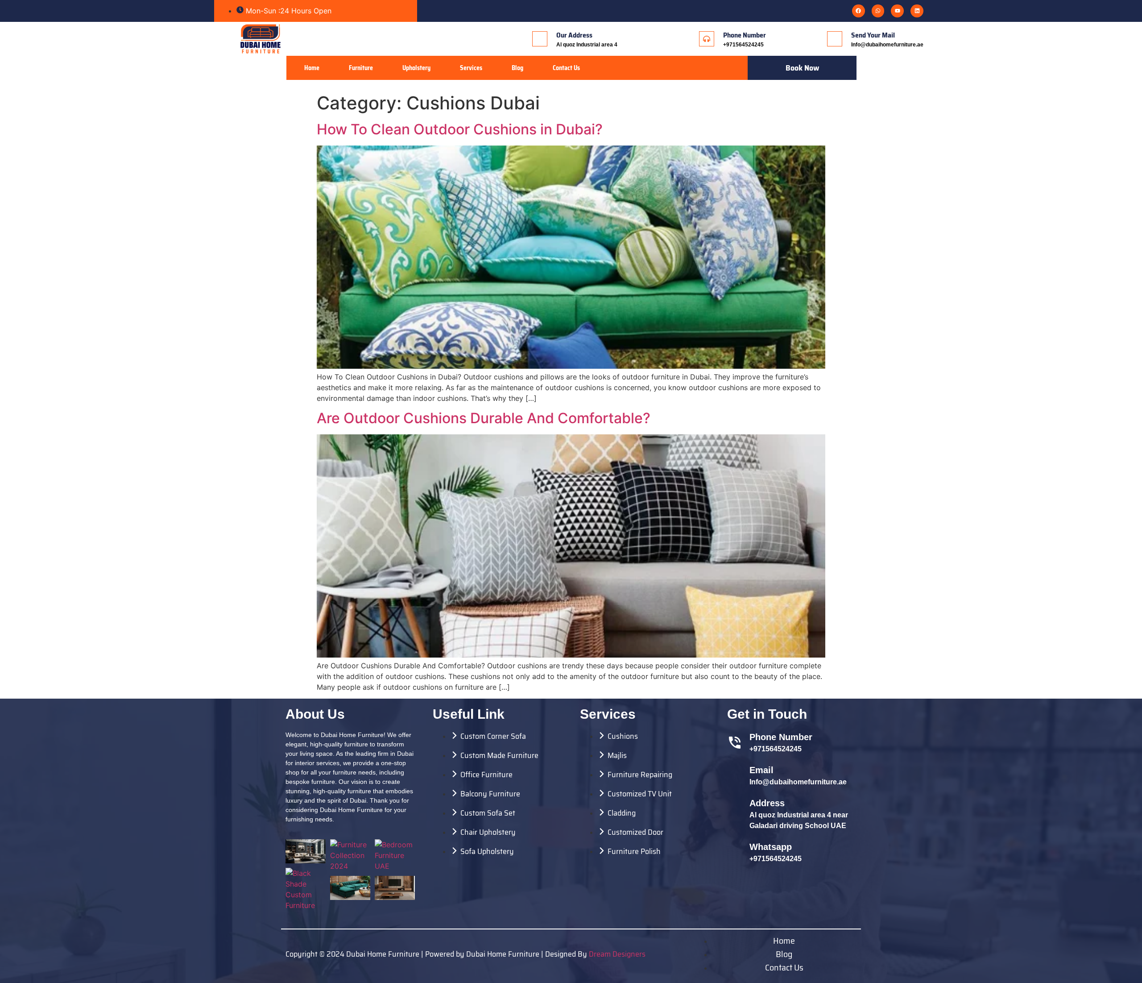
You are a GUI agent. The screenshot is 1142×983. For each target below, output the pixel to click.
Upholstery (416, 68)
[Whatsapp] (878, 10)
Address (767, 803)
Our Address (574, 35)
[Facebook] (858, 10)
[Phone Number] (706, 38)
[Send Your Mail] (834, 38)
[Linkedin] (916, 10)
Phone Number (744, 35)
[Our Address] (539, 38)
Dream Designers (617, 954)
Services (471, 68)
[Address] (735, 813)
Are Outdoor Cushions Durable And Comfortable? (483, 418)
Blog (517, 68)
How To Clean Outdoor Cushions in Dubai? (460, 129)
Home (311, 68)
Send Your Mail (873, 35)
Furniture (361, 68)
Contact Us (566, 68)
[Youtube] (897, 10)
